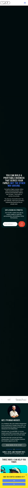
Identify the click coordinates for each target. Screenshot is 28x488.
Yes (14, 480)
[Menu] (25, 3)
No (14, 484)
